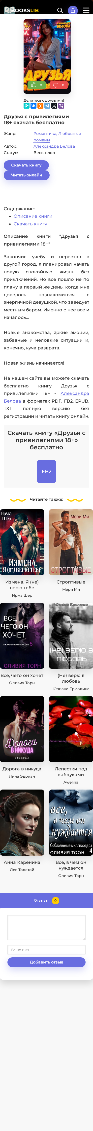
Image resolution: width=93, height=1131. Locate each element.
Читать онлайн (26, 175)
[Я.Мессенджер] (27, 106)
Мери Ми (71, 589)
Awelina (70, 782)
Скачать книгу (26, 165)
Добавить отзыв (46, 962)
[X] (54, 106)
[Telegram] (47, 106)
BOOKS (25, 10)
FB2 (46, 471)
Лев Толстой (22, 869)
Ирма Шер (22, 595)
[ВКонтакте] (33, 106)
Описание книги (33, 216)
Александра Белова (54, 146)
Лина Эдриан (22, 776)
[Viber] (61, 106)
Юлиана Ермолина (71, 688)
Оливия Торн (22, 682)
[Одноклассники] (40, 106)
